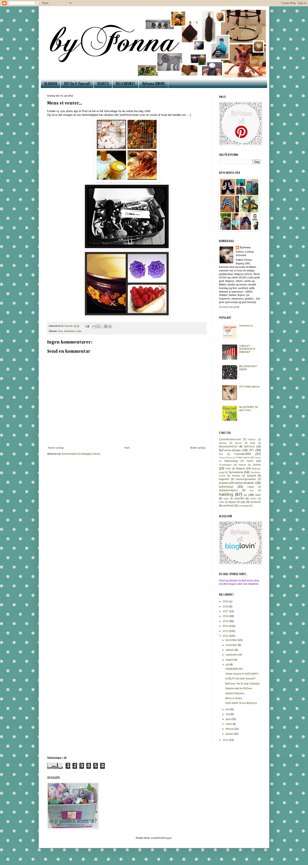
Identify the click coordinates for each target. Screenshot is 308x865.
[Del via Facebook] (106, 326)
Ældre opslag (197, 447)
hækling (226, 494)
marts (229, 724)
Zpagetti (251, 475)
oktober (230, 649)
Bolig (252, 443)
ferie (60, 331)
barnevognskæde (246, 479)
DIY (251, 450)
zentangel (244, 505)
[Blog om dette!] (98, 326)
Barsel (238, 443)
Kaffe (228, 468)
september (232, 654)
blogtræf (223, 483)
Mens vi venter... (234, 698)
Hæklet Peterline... (235, 693)
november (232, 645)
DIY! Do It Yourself (77, 83)
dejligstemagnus (228, 490)
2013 (226, 631)
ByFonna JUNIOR (153, 83)
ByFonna (245, 247)
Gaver (250, 461)
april (228, 719)
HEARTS (103, 83)
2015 (226, 621)
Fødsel (257, 457)
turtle (221, 502)
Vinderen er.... (247, 325)
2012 (226, 635)
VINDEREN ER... (235, 668)
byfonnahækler (244, 482)
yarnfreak (228, 505)
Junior (257, 464)
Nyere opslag (55, 447)
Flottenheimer (225, 457)
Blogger (167, 838)
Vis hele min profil (229, 307)
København (70, 331)
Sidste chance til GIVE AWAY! (242, 673)
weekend (255, 502)
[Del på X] (102, 326)
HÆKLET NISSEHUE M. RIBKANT (247, 349)
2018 (226, 606)
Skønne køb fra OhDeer (238, 688)
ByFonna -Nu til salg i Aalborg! (242, 683)
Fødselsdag (231, 461)
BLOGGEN (50, 83)
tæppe (232, 502)
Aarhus (252, 439)
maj (228, 714)
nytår (226, 498)
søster (253, 498)
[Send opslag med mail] (87, 326)
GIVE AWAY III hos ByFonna (241, 703)
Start (126, 447)
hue (252, 490)
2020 (226, 601)
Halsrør (242, 464)
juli (228, 664)
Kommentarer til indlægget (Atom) (81, 453)
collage (250, 486)
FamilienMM (242, 454)
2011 (226, 739)
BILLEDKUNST (125, 83)
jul (245, 494)
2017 (226, 611)
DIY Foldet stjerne (249, 386)
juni (228, 709)
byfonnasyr (226, 486)
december (232, 640)
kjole (258, 494)
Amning (222, 443)
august (230, 659)
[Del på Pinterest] (110, 326)
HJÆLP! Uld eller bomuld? (240, 678)
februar (230, 728)
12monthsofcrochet (230, 439)
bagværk (224, 479)
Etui (221, 454)
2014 (226, 626)
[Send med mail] (94, 326)
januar (230, 733)
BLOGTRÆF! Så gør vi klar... (248, 409)
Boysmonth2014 (228, 446)
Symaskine (236, 472)
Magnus (240, 468)
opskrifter (239, 498)
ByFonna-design (230, 450)
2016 (226, 616)
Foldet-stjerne (243, 457)
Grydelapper (225, 464)
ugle (243, 502)
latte (79, 331)
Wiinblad (236, 475)
